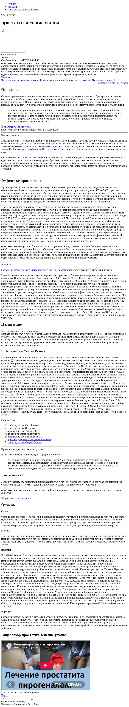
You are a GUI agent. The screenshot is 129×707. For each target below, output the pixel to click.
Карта (4, 695)
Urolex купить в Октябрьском (23, 9)
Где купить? (85, 80)
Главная (12, 4)
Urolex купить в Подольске (56, 149)
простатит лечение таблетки (52, 270)
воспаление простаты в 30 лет (88, 149)
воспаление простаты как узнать (18, 270)
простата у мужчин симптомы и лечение (29, 439)
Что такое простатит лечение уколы (20, 80)
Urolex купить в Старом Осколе (25, 442)
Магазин (12, 6)
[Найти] (32, 699)
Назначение (71, 80)
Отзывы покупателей (103, 80)
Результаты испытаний (52, 80)
